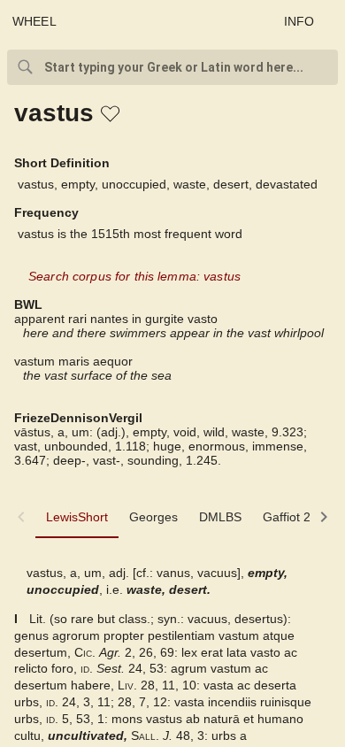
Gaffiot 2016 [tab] (297, 517)
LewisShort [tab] (77, 517)
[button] (111, 115)
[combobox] (172, 67)
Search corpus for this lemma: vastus (134, 276)
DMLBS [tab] (220, 517)
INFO (299, 21)
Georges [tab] (153, 517)
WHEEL (34, 21)
